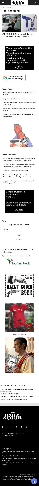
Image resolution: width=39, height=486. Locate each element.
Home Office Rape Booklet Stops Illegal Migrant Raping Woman (19, 109)
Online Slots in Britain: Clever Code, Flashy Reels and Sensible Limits (18, 115)
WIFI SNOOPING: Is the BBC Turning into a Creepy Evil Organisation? (18, 35)
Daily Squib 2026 (32, 474)
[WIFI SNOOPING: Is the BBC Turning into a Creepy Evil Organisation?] (19, 23)
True (7, 229)
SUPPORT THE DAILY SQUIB (10, 394)
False (7, 232)
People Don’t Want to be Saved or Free (14, 99)
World (3, 31)
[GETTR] (12, 427)
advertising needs (5, 391)
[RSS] (21, 427)
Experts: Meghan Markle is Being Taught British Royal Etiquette (19, 93)
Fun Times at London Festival (19, 171)
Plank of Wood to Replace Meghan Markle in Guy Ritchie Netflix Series (19, 103)
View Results (19, 239)
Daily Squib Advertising (19, 334)
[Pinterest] (17, 427)
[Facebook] (3, 427)
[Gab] (7, 427)
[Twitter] (26, 427)
